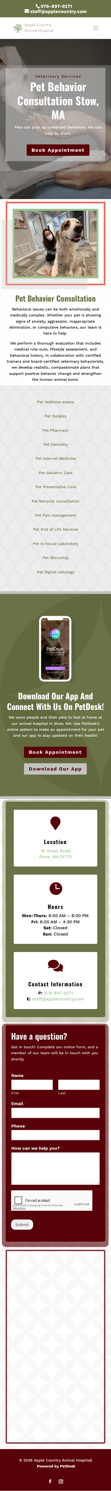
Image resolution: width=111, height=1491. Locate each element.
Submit (22, 1224)
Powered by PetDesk (56, 1466)
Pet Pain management (55, 515)
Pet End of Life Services (55, 529)
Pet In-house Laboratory (55, 543)
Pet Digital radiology (55, 572)
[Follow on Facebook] (50, 1481)
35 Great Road (55, 850)
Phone (18, 1126)
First (15, 1093)
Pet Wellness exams (55, 402)
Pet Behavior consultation (55, 501)
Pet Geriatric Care (55, 473)
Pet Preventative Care (55, 487)
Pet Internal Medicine (56, 458)
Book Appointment (58, 150)
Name (19, 1075)
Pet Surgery (56, 416)
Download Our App (55, 769)
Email (19, 1103)
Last (61, 1093)
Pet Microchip (55, 558)
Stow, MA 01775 (55, 856)
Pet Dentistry (55, 444)
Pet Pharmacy (55, 430)
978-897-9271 (56, 6)
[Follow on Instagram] (61, 1481)
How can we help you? (37, 1148)
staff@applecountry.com (58, 998)
